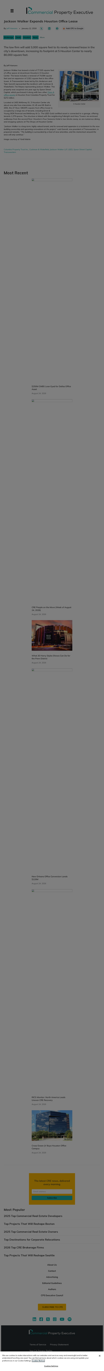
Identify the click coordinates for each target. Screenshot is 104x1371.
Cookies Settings (51, 1366)
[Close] (100, 1356)
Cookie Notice (38, 1361)
